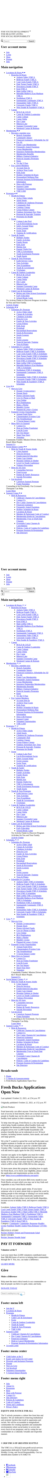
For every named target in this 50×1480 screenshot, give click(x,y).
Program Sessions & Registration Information (29, 1343)
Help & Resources (18, 1028)
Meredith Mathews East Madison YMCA (24, 1213)
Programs (10, 193)
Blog (8, 1391)
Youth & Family (17, 768)
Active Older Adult (24, 312)
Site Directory (22, 533)
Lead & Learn (22, 430)
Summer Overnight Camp (26, 126)
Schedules (10, 307)
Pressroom (10, 1388)
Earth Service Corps (24, 261)
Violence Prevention (24, 465)
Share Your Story (23, 435)
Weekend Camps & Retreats (27, 128)
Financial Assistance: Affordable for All (32, 140)
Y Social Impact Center (25, 421)
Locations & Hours (14, 73)
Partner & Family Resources (27, 474)
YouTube (12, 1472)
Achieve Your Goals (24, 170)
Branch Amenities (23, 135)
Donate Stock (21, 393)
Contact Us (21, 426)
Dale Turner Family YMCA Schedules (32, 356)
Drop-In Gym (22, 319)
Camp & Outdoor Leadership (28, 114)
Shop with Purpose (24, 184)
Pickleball (20, 328)
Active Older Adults (24, 198)
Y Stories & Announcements (17, 1078)
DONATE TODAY (9, 1288)
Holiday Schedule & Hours (27, 175)
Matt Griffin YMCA (24, 91)
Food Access (21, 472)
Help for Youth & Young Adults (24, 982)
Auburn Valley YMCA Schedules (30, 349)
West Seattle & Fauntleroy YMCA (30, 107)
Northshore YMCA (24, 98)
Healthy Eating (21, 1226)
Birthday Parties (22, 237)
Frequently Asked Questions (27, 147)
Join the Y (10, 1308)
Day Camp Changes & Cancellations (31, 502)
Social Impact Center (15, 447)
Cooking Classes (23, 207)
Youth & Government (25, 268)
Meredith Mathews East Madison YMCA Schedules (29, 366)
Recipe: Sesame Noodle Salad (13, 1237)
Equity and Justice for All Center (19, 1359)
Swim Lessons (22, 228)
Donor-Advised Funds (25, 395)
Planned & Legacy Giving (27, 409)
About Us (10, 1386)
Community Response (29, 1223)
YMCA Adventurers (24, 251)
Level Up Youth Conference (27, 463)
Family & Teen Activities (26, 321)
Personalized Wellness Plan (27, 177)
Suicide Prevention (24, 477)
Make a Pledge (22, 405)
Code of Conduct (13, 1402)
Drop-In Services (23, 454)
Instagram (12, 1467)
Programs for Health (24, 217)
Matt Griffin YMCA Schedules (28, 363)
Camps (14, 642)
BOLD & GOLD (23, 112)
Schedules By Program (20, 842)
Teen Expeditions (23, 265)
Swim (18, 337)
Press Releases (33, 1226)
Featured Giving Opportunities (23, 944)
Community (14, 1223)
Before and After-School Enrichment (31, 293)
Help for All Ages (18, 1000)
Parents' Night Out (23, 249)
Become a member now (21, 666)
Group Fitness (22, 323)
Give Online (21, 400)
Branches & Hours (18, 607)
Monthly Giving (22, 407)
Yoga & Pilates (22, 344)
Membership (11, 131)
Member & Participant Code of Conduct (32, 514)
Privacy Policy (12, 1407)
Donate (9, 59)
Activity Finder (12, 305)
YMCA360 (21, 191)
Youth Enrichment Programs (27, 254)
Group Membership (24, 149)
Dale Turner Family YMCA (27, 84)
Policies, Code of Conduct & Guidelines (32, 528)
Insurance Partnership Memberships (30, 152)
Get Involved (16, 1012)
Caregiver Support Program (27, 481)
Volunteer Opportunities (26, 189)
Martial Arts (21, 247)
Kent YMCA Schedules (26, 361)
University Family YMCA (27, 105)
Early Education (22, 296)
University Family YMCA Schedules (31, 379)
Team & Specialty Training (27, 342)
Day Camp (20, 121)
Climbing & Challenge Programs (29, 203)
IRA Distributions (23, 402)
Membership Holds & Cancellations (30, 516)
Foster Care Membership (26, 145)
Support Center (22, 186)
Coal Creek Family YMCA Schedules (31, 354)
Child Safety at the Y (14, 1356)
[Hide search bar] (2, 594)
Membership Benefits (25, 154)
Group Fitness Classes (25, 210)
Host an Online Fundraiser (27, 428)
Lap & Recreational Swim (27, 224)
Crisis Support (22, 451)
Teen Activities (22, 263)
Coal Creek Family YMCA (27, 82)
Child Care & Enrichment (21, 824)
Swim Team (21, 231)
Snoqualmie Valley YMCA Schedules (31, 377)
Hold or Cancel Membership (22, 1341)
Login (8, 55)
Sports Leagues (22, 335)
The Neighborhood (24, 419)
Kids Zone (20, 172)
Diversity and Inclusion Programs (19, 1361)
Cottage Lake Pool (24, 221)
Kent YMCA (21, 89)
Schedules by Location (20, 879)
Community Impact (24, 138)
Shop (8, 57)
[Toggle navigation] (2, 39)
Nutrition (10, 1226)
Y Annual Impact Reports (16, 1373)
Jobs (8, 62)
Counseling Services (24, 470)
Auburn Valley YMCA (25, 77)
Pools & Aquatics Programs (27, 158)
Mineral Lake (21, 124)
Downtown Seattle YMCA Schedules (31, 358)
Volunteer (20, 437)
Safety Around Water (24, 226)
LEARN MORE (8, 1264)
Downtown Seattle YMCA (27, 86)
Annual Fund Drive (24, 414)
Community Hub (23, 205)
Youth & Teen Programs (21, 791)
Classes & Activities (24, 314)
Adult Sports (21, 200)
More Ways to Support (20, 956)
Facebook (11, 1465)
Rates (18, 161)
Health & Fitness (18, 728)
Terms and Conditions (15, 1404)
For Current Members (20, 698)
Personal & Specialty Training (28, 214)
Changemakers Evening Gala (28, 416)
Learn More (11, 491)
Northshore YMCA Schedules (28, 370)
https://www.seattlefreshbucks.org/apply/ (22, 1175)
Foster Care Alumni (24, 458)
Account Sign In (23, 168)
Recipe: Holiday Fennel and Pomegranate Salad (20, 1233)
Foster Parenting (23, 484)
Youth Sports (21, 256)
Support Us (10, 444)
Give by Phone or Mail (25, 398)
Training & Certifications (26, 233)
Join (7, 52)
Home (8, 1076)
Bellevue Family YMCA (26, 79)
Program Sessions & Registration (29, 530)
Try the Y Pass (22, 163)
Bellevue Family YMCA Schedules (30, 351)
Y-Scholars (20, 270)
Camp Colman (22, 117)
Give (8, 386)
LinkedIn (11, 1470)
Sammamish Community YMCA (29, 100)
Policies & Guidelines (15, 1400)
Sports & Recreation (24, 333)
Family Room (22, 242)
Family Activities (23, 240)
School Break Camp (24, 298)
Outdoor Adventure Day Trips (28, 212)
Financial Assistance (24, 505)
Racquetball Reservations (26, 330)
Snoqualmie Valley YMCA (27, 103)
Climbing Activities (24, 316)
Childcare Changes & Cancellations (30, 498)
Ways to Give (16, 921)
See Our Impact (22, 433)
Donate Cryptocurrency (26, 391)
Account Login (12, 1345)
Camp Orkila (21, 119)
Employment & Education (27, 456)
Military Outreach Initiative (27, 156)
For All (19, 142)
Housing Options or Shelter (27, 461)
